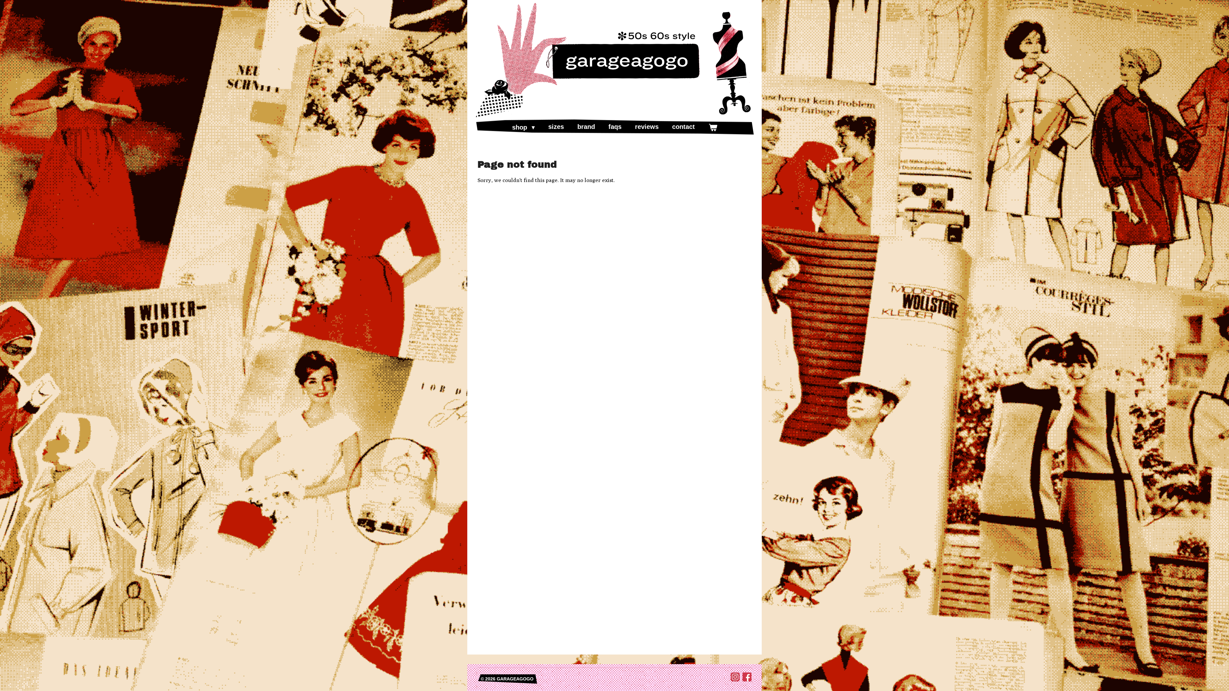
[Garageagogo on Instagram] (735, 679)
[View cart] (712, 127)
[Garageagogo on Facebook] (747, 679)
